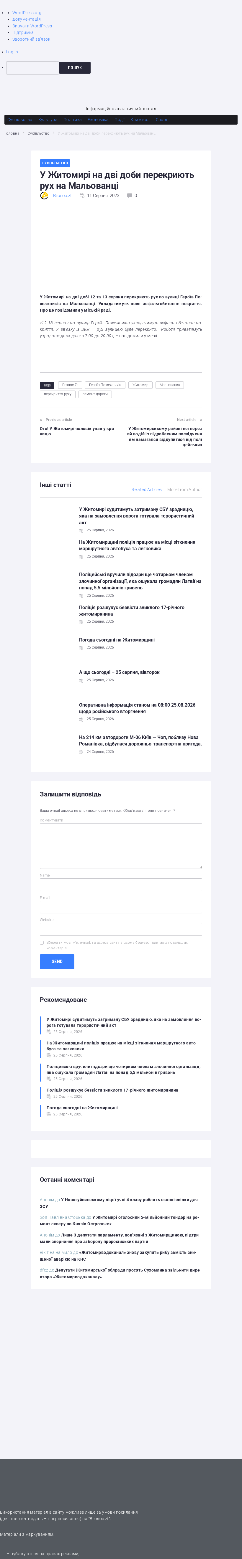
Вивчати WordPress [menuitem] (32, 26)
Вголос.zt (62, 195)
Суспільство (39, 133)
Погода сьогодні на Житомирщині (117, 640)
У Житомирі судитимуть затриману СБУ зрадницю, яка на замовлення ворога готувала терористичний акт (136, 516)
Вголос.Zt (70, 385)
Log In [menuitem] (12, 51)
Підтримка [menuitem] (23, 32)
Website (46, 920)
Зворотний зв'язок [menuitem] (31, 39)
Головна (11, 133)
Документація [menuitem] (26, 19)
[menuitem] (124, 67)
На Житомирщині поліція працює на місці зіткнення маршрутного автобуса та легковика (122, 1046)
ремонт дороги (95, 394)
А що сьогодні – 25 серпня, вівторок (119, 672)
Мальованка (170, 385)
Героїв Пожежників (105, 385)
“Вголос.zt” (99, 1518)
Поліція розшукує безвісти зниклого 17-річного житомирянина (112, 1090)
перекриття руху (57, 394)
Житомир (140, 385)
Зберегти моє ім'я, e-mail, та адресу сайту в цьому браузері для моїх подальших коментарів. (117, 945)
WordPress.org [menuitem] (26, 12)
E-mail (45, 898)
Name (45, 875)
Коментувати (51, 820)
